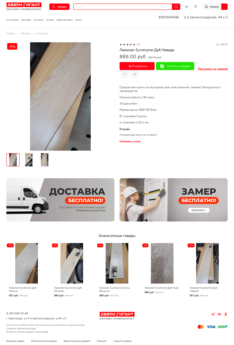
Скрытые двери (122, 340)
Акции (78, 19)
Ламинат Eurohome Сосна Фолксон (114, 289)
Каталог (62, 6)
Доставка (26, 19)
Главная (10, 33)
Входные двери (15, 340)
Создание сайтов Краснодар (21, 328)
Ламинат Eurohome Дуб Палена (22, 289)
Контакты (39, 19)
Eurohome (42, 33)
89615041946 (168, 17)
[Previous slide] (11, 96)
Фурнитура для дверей (77, 340)
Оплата (50, 19)
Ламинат (26, 33)
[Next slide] (109, 96)
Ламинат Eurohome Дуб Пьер (162, 287)
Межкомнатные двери (44, 340)
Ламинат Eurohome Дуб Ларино (203, 289)
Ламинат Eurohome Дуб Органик (68, 289)
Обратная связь (65, 19)
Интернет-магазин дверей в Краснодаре (27, 331)
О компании (12, 19)
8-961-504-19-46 (17, 313)
